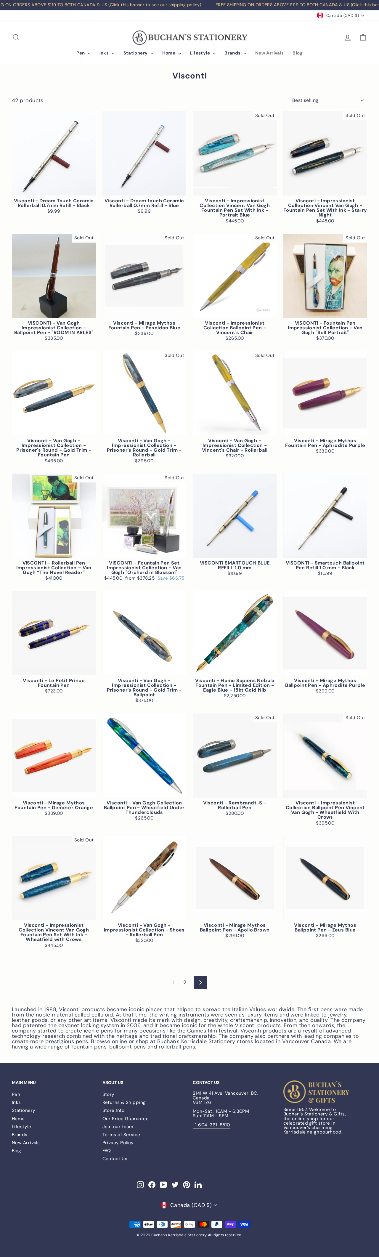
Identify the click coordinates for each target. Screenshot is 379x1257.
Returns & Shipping (124, 1102)
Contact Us (115, 1159)
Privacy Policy (118, 1143)
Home (169, 53)
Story (108, 1094)
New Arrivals (269, 53)
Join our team (118, 1127)
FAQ (106, 1151)
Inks (104, 53)
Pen (81, 53)
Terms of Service (121, 1135)
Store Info (113, 1110)
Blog (298, 53)
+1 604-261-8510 (211, 1125)
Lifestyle (200, 53)
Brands (233, 53)
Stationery (136, 53)
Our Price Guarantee (125, 1119)
